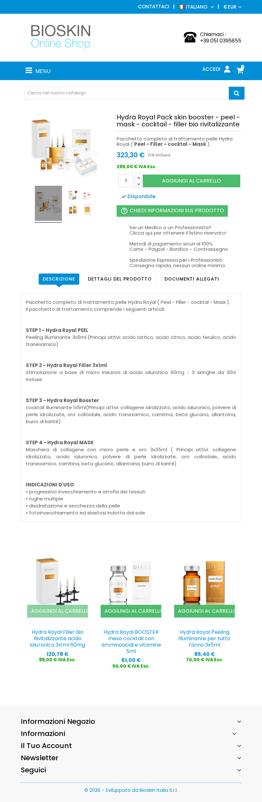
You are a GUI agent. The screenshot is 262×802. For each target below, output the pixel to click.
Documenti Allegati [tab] (192, 279)
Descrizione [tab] (59, 279)
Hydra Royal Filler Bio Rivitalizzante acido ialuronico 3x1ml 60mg (57, 638)
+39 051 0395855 (220, 40)
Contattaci (153, 6)
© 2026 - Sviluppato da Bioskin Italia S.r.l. (131, 790)
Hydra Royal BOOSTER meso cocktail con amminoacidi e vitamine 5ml (131, 641)
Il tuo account (46, 746)
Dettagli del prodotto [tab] (120, 279)
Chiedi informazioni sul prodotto (172, 211)
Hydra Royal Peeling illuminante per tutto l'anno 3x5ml (204, 638)
